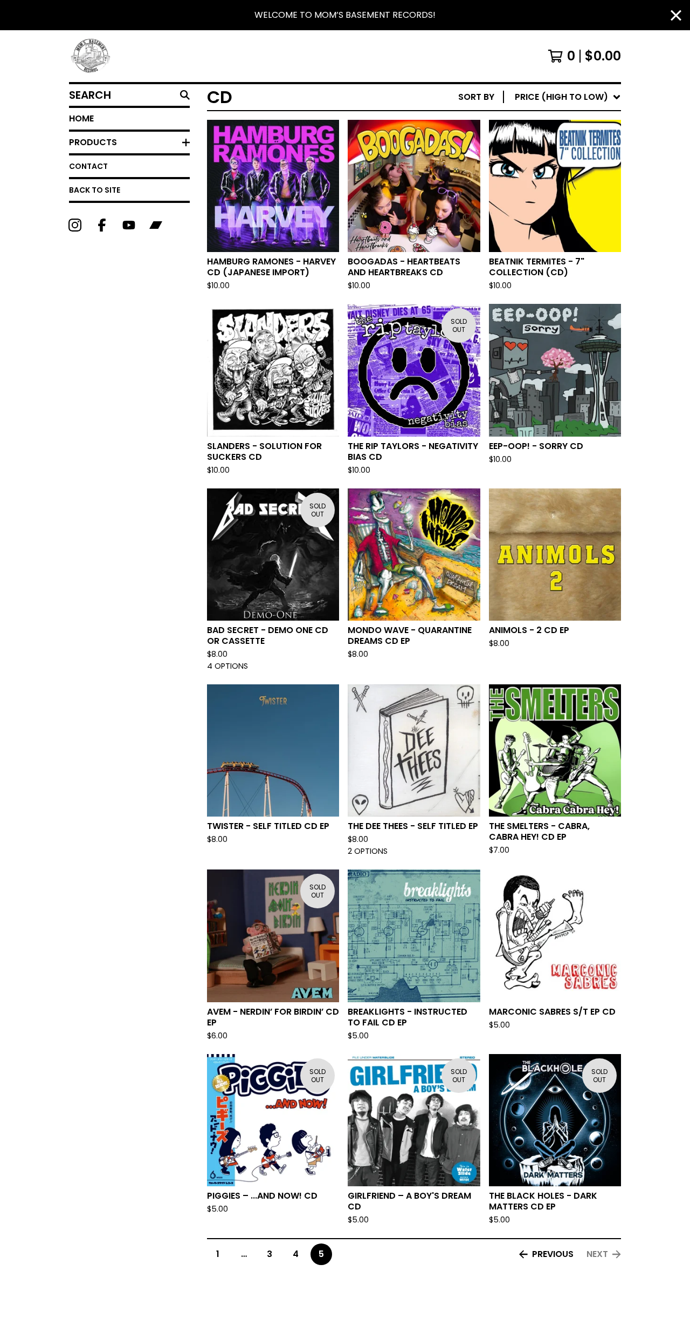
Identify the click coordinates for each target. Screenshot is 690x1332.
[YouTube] (129, 225)
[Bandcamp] (155, 225)
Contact (88, 166)
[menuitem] (539, 97)
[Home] (91, 56)
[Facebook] (102, 225)
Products (93, 142)
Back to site (94, 190)
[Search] (185, 95)
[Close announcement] (676, 15)
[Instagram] (75, 225)
